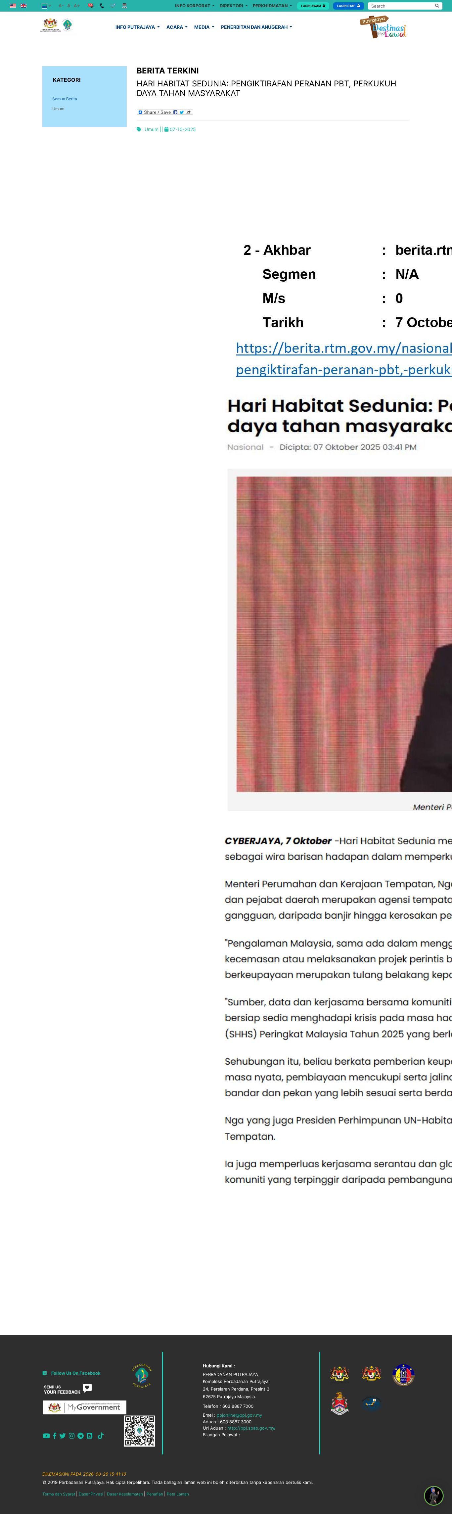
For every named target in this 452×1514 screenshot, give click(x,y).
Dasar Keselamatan (125, 1493)
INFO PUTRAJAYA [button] (135, 27)
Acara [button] (175, 27)
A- (61, 5)
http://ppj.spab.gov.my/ (251, 1428)
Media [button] (202, 27)
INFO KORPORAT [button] (193, 5)
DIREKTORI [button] (232, 5)
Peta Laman (178, 1493)
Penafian (155, 1493)
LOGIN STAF (346, 6)
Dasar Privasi (91, 1493)
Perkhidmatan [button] (271, 5)
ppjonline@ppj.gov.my (239, 1415)
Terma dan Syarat (58, 1493)
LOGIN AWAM (311, 6)
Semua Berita (64, 98)
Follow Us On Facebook (76, 1373)
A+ (77, 5)
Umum (58, 108)
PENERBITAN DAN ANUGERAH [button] (255, 27)
